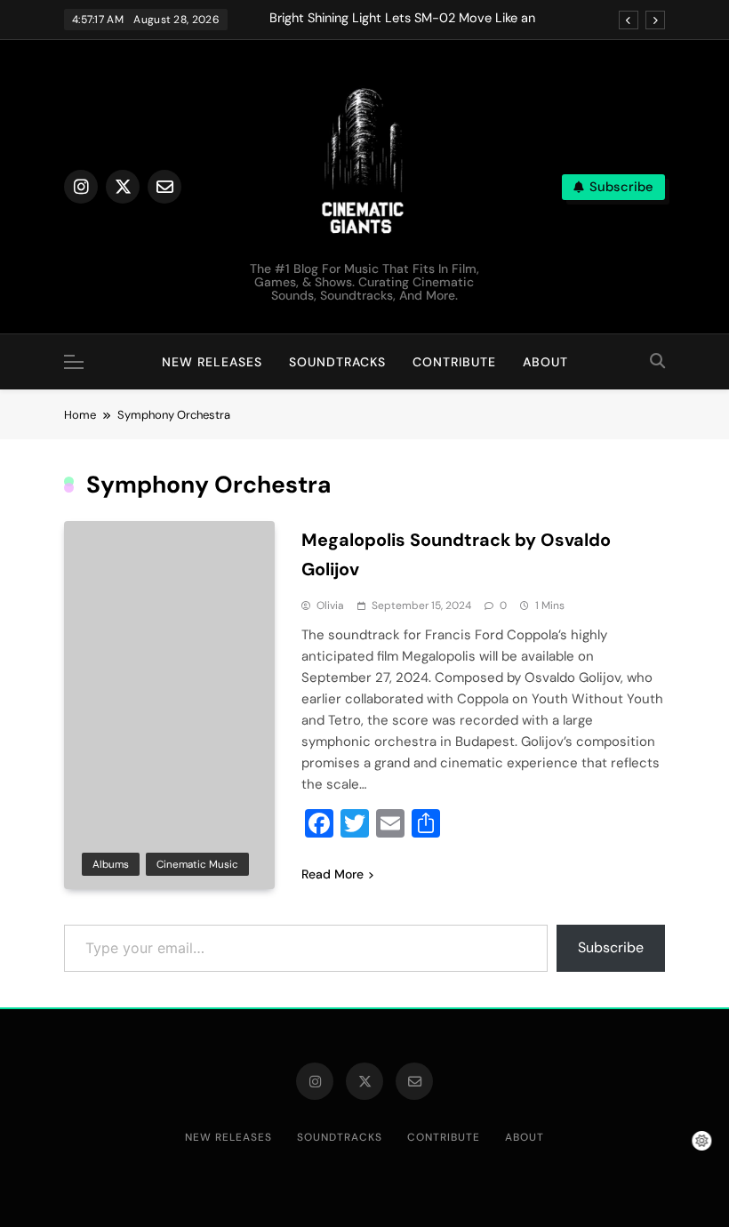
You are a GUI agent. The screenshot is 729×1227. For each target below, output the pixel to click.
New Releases (212, 362)
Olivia (330, 605)
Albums (110, 864)
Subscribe (611, 947)
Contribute (454, 362)
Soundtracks (337, 362)
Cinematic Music (197, 864)
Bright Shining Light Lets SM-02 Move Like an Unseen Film (402, 19)
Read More (332, 874)
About (545, 362)
